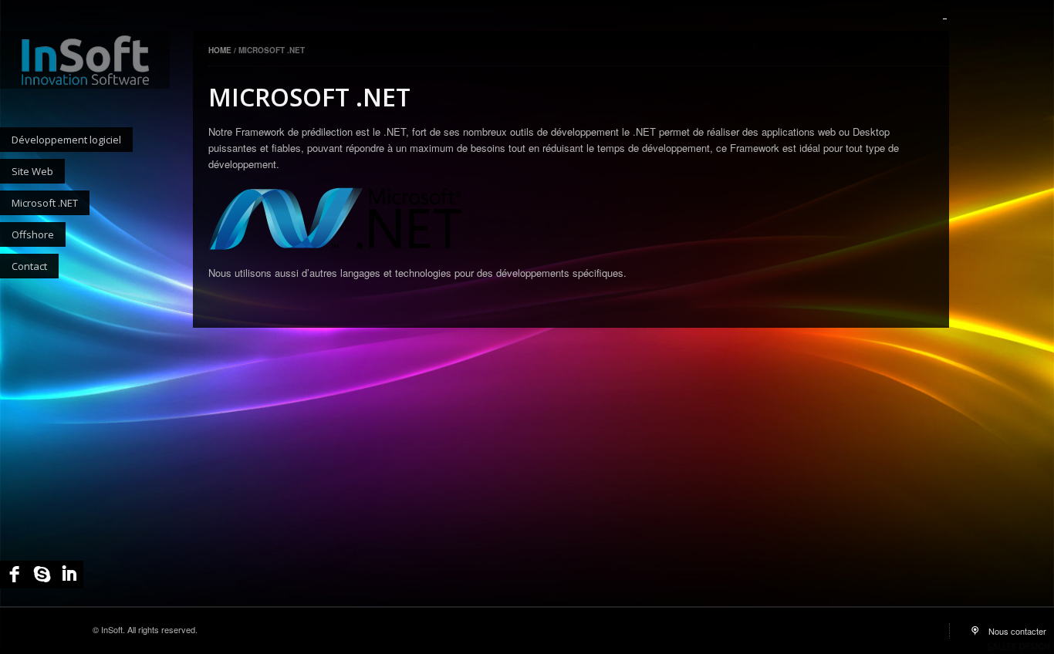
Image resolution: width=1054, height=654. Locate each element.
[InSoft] (85, 60)
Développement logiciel (66, 140)
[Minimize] (945, 19)
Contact (29, 266)
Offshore (33, 234)
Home (221, 50)
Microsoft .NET (45, 203)
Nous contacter (1017, 631)
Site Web (32, 171)
